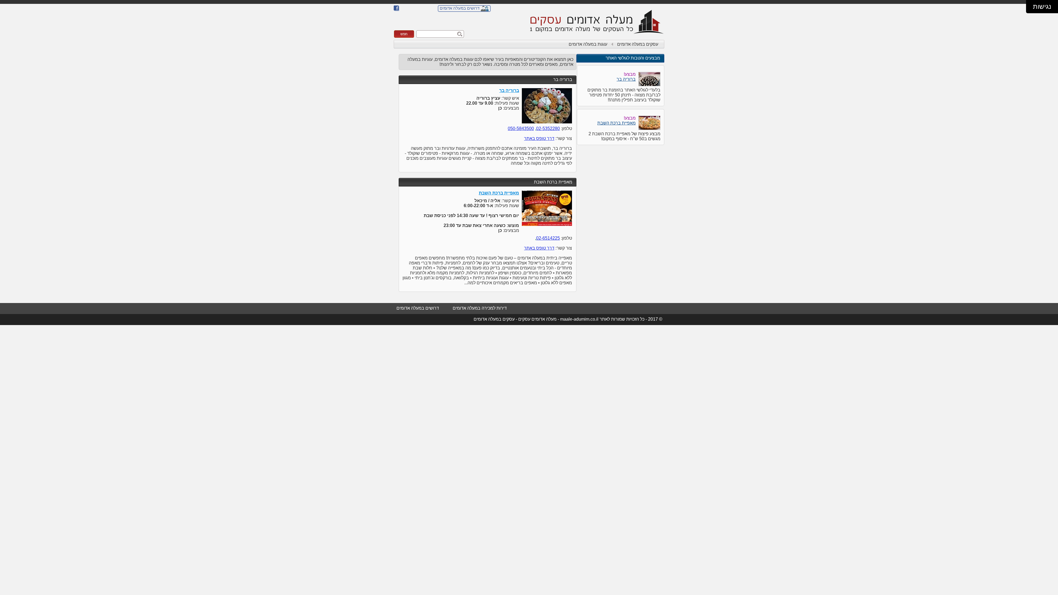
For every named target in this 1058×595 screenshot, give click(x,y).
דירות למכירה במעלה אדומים (480, 308)
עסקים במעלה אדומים (637, 44)
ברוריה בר (562, 79)
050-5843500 (521, 128)
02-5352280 (548, 128)
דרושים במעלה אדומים (459, 8)
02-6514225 (548, 238)
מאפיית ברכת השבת (553, 182)
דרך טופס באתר (539, 138)
